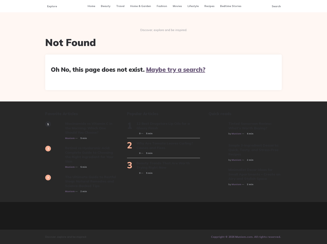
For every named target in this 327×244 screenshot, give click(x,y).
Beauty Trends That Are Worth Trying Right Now (163, 165)
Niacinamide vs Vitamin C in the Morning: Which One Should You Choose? (88, 128)
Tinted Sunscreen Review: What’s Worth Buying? (250, 125)
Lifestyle (193, 6)
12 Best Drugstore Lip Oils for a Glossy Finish (163, 125)
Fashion (162, 6)
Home (91, 6)
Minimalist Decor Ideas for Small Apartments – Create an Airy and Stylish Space (254, 174)
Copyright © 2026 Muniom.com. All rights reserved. (246, 237)
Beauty (106, 6)
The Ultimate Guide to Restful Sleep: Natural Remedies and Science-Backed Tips (90, 181)
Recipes (209, 6)
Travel (120, 6)
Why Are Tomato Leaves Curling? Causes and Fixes (164, 145)
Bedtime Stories (230, 6)
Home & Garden (140, 6)
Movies (177, 6)
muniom (70, 138)
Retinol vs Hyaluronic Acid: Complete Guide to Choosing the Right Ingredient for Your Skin (89, 154)
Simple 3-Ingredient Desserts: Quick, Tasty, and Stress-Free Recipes (253, 149)
